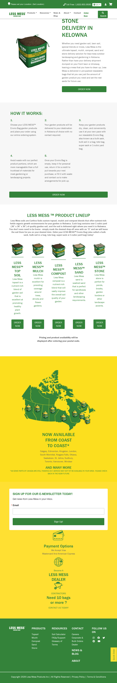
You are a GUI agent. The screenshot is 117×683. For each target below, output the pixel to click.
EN (97, 4)
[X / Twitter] (102, 637)
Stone (34, 647)
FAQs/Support (58, 637)
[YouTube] (97, 641)
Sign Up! (58, 521)
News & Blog (57, 14)
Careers (75, 634)
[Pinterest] (92, 641)
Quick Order (113, 654)
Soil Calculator (58, 634)
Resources (44, 13)
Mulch (35, 637)
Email (16, 505)
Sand (34, 644)
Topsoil (35, 634)
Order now (84, 89)
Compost (36, 641)
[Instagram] (92, 637)
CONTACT (77, 628)
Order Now (86, 14)
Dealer (75, 644)
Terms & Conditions (96, 676)
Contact (77, 13)
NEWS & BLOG (77, 651)
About (66, 13)
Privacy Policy (78, 676)
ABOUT (76, 660)
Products (31, 13)
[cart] (110, 4)
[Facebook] (97, 637)
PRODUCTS (38, 628)
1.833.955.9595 (83, 4)
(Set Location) (38, 4)
